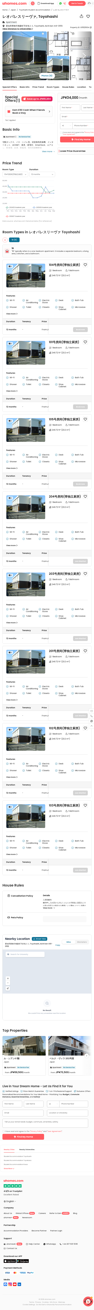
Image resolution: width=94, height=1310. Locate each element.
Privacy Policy (33, 674)
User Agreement (48, 674)
